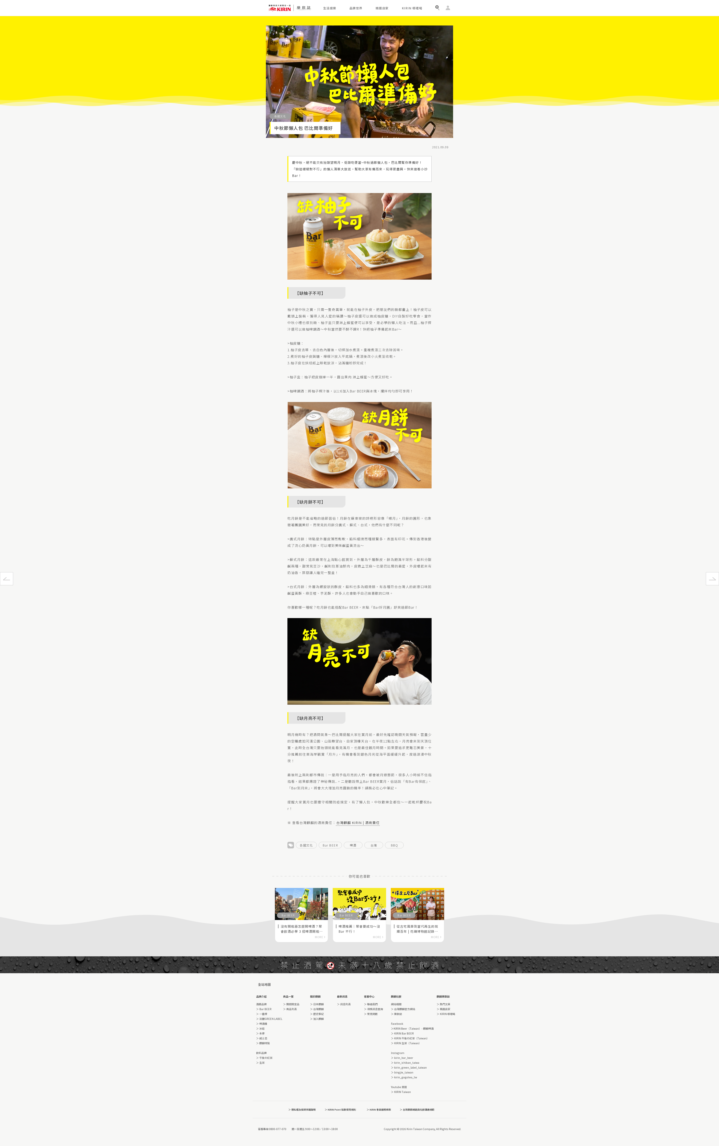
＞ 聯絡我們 (371, 1004)
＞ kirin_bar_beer (402, 1058)
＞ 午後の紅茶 (264, 1058)
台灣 (374, 845)
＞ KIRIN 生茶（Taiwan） (406, 1043)
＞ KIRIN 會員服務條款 (379, 1109)
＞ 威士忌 (261, 1038)
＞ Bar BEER (263, 1009)
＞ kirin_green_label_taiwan (409, 1067)
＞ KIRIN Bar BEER (402, 1033)
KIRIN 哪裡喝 (412, 8)
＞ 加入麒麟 (317, 1019)
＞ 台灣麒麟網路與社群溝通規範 (417, 1109)
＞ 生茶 (260, 1062)
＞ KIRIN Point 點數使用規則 (340, 1109)
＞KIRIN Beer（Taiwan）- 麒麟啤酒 (412, 1028)
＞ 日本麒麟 (317, 1004)
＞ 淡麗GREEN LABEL (269, 1019)
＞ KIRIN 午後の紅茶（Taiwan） (410, 1038)
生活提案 (329, 8)
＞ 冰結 (260, 1028)
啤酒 (353, 845)
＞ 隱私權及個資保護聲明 (302, 1109)
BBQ (394, 845)
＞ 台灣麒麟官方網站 (403, 1009)
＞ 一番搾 (261, 1014)
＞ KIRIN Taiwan (401, 1092)
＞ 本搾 (260, 1033)
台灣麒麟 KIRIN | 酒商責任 (358, 822)
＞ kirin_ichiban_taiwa (405, 1062)
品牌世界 (355, 8)
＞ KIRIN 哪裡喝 (446, 1014)
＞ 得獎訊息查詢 (373, 1009)
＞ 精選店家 (443, 1009)
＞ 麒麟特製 (263, 1043)
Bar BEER (330, 845)
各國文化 (306, 845)
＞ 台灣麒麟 (317, 1009)
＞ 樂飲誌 (396, 1014)
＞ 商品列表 (290, 1009)
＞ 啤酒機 (261, 1023)
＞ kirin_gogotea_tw (404, 1077)
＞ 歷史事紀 (317, 1014)
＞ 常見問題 (371, 1014)
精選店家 (382, 8)
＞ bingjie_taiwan (402, 1072)
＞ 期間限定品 (291, 1004)
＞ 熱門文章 (443, 1004)
